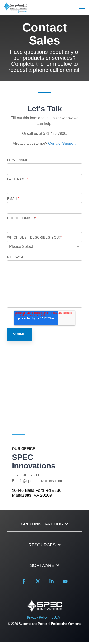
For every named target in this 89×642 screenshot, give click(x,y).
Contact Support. (62, 143)
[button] (82, 6)
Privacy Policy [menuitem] (37, 617)
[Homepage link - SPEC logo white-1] (44, 609)
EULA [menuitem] (55, 617)
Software (42, 565)
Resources (42, 544)
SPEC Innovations (42, 524)
